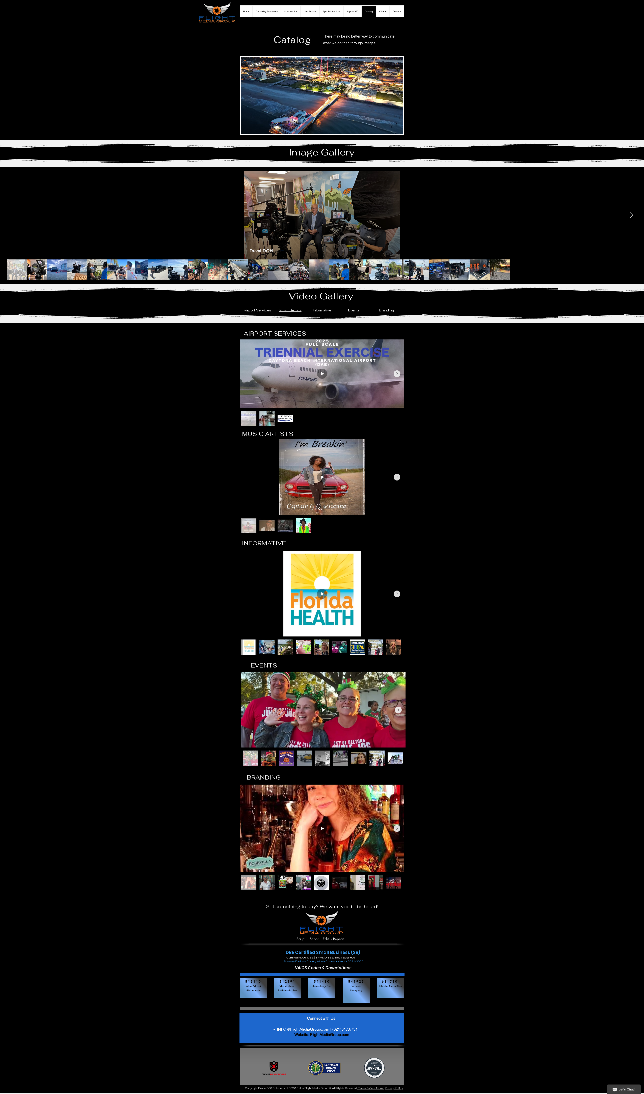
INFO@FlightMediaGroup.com (303, 1029)
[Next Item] (631, 215)
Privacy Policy (394, 1088)
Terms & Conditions (370, 1088)
